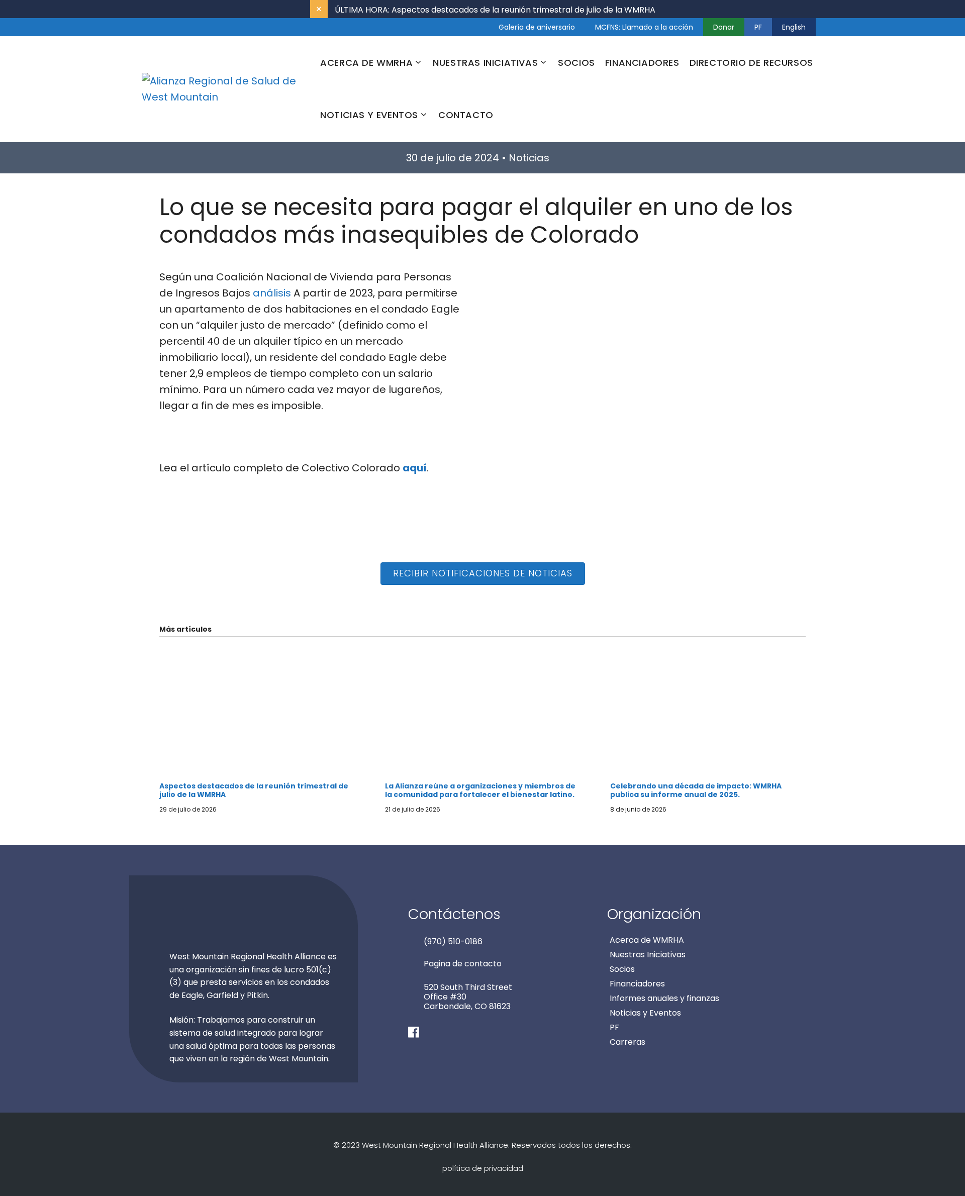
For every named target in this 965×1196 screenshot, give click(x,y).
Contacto (466, 115)
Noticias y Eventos (645, 1013)
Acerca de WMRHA (647, 940)
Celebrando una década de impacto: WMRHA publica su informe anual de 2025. (696, 790)
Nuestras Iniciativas (648, 954)
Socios (576, 62)
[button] (482, 573)
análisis (272, 293)
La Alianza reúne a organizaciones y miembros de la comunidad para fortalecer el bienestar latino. (480, 790)
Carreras (627, 1042)
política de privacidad (482, 1168)
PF (758, 27)
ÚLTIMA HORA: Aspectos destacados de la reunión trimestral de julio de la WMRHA (495, 10)
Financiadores (642, 62)
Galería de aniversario (537, 27)
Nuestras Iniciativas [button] (485, 62)
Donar (723, 27)
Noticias (529, 158)
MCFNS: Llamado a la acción (644, 27)
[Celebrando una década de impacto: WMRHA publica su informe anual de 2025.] (708, 774)
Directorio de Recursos (751, 62)
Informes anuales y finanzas (664, 998)
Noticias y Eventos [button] (369, 115)
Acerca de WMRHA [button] (366, 62)
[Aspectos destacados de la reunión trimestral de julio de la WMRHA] (257, 774)
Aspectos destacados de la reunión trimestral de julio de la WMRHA (253, 790)
